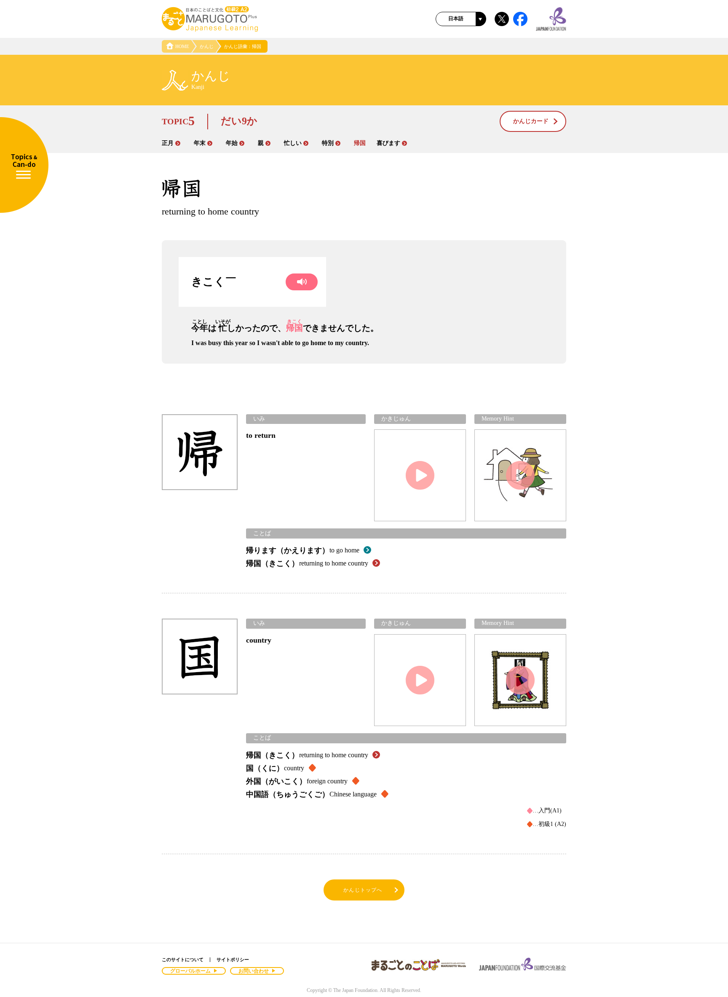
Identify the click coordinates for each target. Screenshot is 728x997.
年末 (200, 143)
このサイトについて (182, 959)
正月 (168, 143)
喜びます (388, 143)
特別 (328, 143)
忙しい (293, 143)
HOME (182, 46)
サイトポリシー (233, 959)
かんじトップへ (362, 890)
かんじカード (531, 121)
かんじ (207, 46)
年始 (232, 143)
